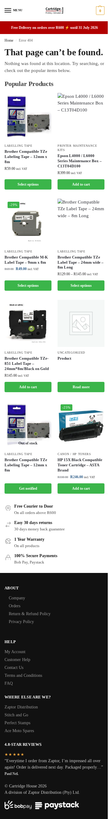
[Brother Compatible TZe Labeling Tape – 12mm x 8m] (28, 116)
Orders (14, 606)
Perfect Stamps (17, 723)
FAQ (9, 683)
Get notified (28, 488)
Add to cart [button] (81, 184)
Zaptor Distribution (21, 707)
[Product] (81, 323)
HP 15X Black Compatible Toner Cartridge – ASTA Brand (80, 464)
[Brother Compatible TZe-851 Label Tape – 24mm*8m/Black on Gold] (28, 323)
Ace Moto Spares (19, 730)
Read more (81, 387)
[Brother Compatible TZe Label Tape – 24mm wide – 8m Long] (81, 222)
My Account (15, 651)
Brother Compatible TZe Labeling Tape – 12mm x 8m (26, 156)
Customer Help (17, 659)
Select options (28, 184)
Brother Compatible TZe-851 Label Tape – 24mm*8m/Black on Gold (27, 363)
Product (64, 358)
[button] (99, 10)
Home (9, 40)
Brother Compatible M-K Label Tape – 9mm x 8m (26, 260)
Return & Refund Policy (30, 614)
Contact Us (14, 667)
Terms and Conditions (23, 675)
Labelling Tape (18, 145)
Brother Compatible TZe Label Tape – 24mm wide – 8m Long (81, 262)
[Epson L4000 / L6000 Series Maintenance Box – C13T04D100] (81, 116)
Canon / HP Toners (74, 454)
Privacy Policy (21, 621)
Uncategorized (71, 352)
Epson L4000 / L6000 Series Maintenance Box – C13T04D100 (80, 160)
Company (17, 598)
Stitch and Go (16, 715)
